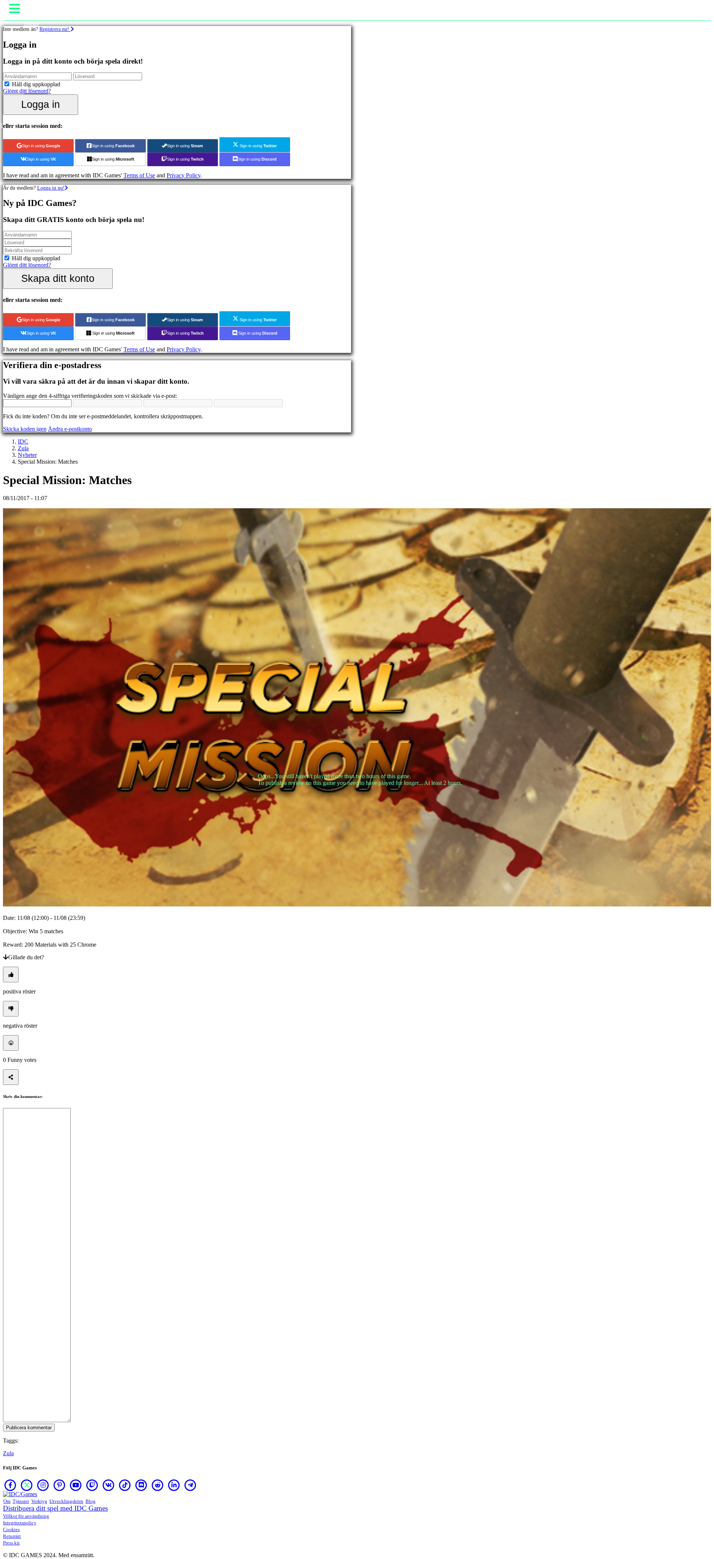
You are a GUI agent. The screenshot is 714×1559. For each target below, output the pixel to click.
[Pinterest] (59, 1485)
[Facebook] (10, 1485)
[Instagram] (43, 1485)
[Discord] (141, 1485)
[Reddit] (157, 1485)
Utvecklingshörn (66, 1501)
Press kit (11, 1543)
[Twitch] (92, 1485)
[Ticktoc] (125, 1485)
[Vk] (108, 1485)
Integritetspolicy (19, 1523)
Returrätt (12, 1536)
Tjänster (21, 1501)
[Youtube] (75, 1485)
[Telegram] (190, 1485)
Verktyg (39, 1501)
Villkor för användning (26, 1516)
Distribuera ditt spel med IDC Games (55, 1508)
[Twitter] (26, 1485)
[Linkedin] (174, 1485)
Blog (91, 1501)
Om (6, 1501)
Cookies (11, 1529)
